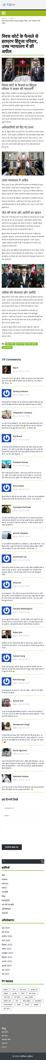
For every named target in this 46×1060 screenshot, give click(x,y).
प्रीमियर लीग (7, 1001)
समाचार (11, 18)
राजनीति (5, 892)
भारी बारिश (17, 997)
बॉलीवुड (6, 993)
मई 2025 (5, 973)
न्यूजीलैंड (36, 1005)
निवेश (23, 993)
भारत (13, 990)
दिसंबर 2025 (7, 944)
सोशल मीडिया (27, 1001)
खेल (3, 875)
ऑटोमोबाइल (6, 908)
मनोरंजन (5, 883)
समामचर (5, 913)
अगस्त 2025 (7, 961)
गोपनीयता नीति (6, 1039)
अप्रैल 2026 (7, 936)
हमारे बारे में (5, 1032)
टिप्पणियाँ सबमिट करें (11, 847)
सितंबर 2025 (7, 957)
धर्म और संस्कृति (8, 904)
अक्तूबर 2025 (7, 953)
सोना (17, 1001)
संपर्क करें (4, 1043)
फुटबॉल (15, 993)
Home (4, 18)
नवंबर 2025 (6, 948)
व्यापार (4, 887)
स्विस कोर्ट (20, 344)
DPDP (4, 1047)
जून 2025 (6, 969)
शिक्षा (3, 896)
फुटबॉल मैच (34, 990)
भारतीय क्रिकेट (8, 1005)
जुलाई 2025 (6, 965)
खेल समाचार (32, 993)
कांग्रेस (27, 1005)
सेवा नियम (5, 1036)
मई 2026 (5, 931)
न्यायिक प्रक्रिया (31, 344)
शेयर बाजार (23, 990)
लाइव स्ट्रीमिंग (29, 997)
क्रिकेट (6, 990)
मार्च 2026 (6, 940)
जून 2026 (6, 927)
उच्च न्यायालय (7, 347)
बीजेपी (19, 1005)
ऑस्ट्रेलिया (38, 1001)
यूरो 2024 (7, 1008)
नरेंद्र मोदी (7, 997)
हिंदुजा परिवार (10, 344)
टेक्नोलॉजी (6, 900)
